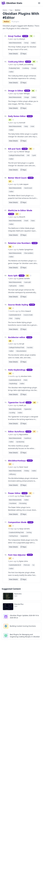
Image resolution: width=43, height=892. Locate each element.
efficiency (12, 474)
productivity (20, 442)
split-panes (13, 286)
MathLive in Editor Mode (20, 210)
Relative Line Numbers (19, 243)
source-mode (28, 315)
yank (34, 155)
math (26, 221)
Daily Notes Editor (17, 116)
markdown (12, 503)
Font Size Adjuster (17, 555)
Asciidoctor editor (16, 337)
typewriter (27, 409)
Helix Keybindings (17, 369)
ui (33, 565)
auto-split (27, 282)
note (32, 126)
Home (5, 10)
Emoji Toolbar (14, 36)
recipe (33, 68)
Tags (11, 10)
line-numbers (28, 253)
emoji (26, 43)
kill (28, 155)
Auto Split (13, 275)
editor (33, 43)
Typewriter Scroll (16, 402)
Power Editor (14, 493)
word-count (28, 188)
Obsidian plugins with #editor (21, 15)
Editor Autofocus (16, 431)
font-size (26, 565)
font (10, 318)
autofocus (27, 438)
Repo (24, 54)
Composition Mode (17, 522)
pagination (24, 536)
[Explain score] (34, 36)
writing (28, 532)
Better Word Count (17, 177)
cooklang (25, 68)
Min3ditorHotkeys (17, 460)
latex (33, 221)
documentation (21, 351)
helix (25, 380)
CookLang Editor (16, 61)
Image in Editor (15, 90)
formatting (22, 503)
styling (17, 318)
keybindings (13, 383)
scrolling (12, 413)
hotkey (26, 471)
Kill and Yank (14, 148)
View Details (13, 54)
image (26, 97)
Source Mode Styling (18, 304)
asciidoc (30, 347)
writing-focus (13, 536)
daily (26, 126)
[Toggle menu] (39, 3)
